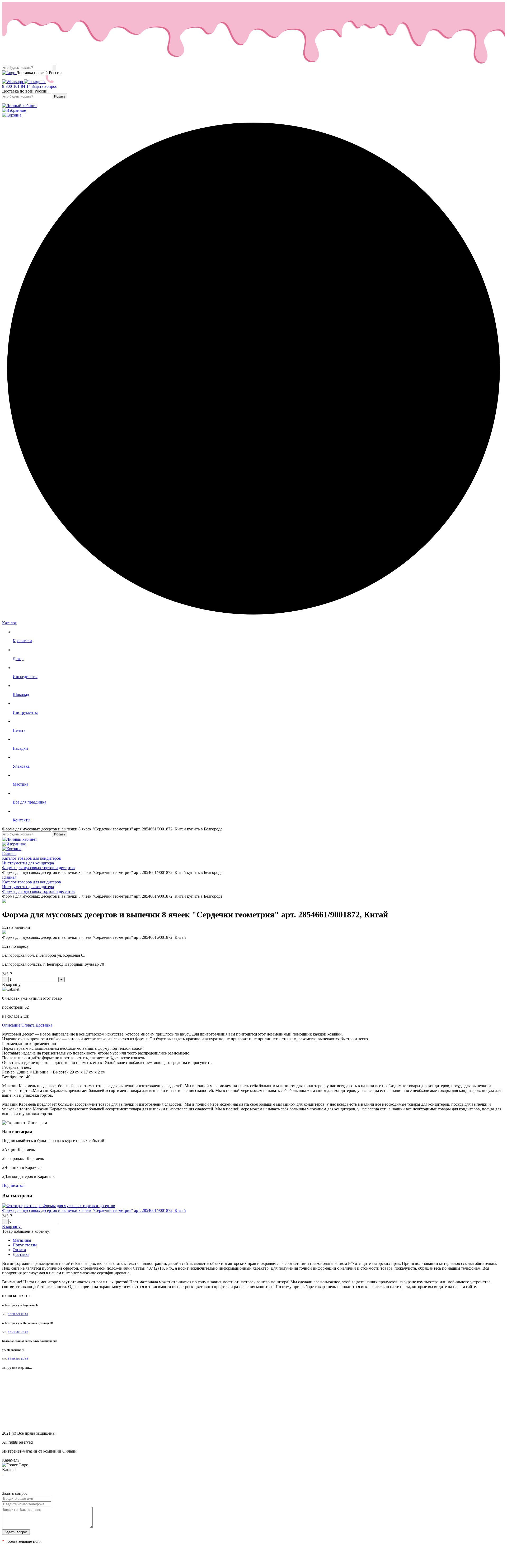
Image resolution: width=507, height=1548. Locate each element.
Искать (59, 96)
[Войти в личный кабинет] (19, 105)
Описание (11, 1025)
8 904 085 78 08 (18, 1332)
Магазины (22, 1240)
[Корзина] (11, 115)
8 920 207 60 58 (17, 1358)
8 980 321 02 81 (18, 1314)
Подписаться (13, 1185)
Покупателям (25, 1245)
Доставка (44, 1025)
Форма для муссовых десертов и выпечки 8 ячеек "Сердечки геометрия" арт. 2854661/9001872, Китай (94, 1210)
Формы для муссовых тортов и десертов (79, 1205)
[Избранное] (14, 110)
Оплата (28, 1025)
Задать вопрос (44, 86)
